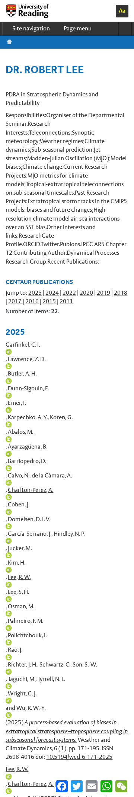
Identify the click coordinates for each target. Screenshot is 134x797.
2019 (103, 292)
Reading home (9, 42)
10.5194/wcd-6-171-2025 (79, 756)
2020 (86, 292)
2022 (69, 292)
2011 (66, 301)
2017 (15, 301)
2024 (52, 292)
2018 (120, 292)
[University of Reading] (33, 11)
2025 (35, 292)
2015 (49, 301)
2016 (32, 301)
